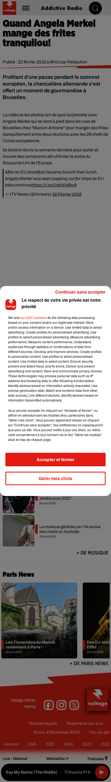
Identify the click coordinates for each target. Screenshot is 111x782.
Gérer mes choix (55, 478)
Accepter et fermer (55, 459)
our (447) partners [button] (33, 317)
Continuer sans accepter (80, 292)
